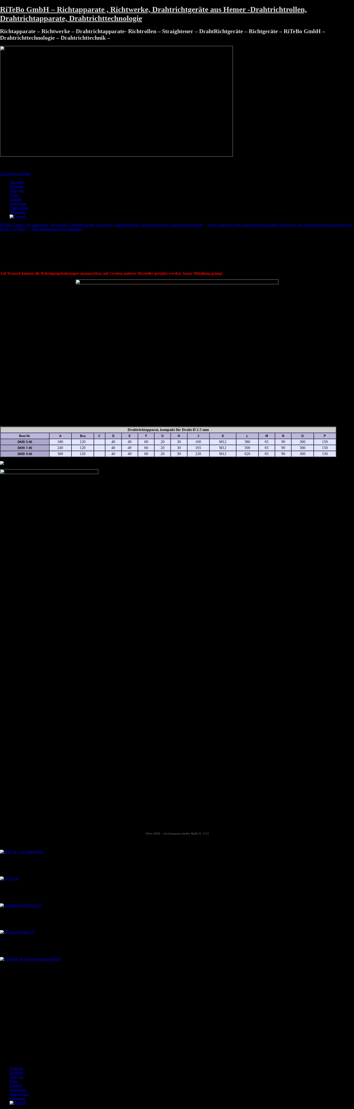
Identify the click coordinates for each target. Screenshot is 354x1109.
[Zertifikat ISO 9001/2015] (21, 905)
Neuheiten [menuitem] (17, 1098)
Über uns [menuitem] (17, 1077)
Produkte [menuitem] (16, 1073)
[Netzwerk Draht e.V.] (17, 932)
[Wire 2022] (22, 852)
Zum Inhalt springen (15, 174)
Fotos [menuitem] (14, 1081)
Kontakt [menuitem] (16, 1086)
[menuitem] (18, 1103)
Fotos (14, 195)
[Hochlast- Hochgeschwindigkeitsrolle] (30, 959)
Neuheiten (17, 212)
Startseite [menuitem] (16, 1068)
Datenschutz (19, 208)
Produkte (16, 186)
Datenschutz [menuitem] (19, 1094)
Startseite (16, 182)
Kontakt (16, 199)
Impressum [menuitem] (18, 1090)
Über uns (17, 191)
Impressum (18, 204)
